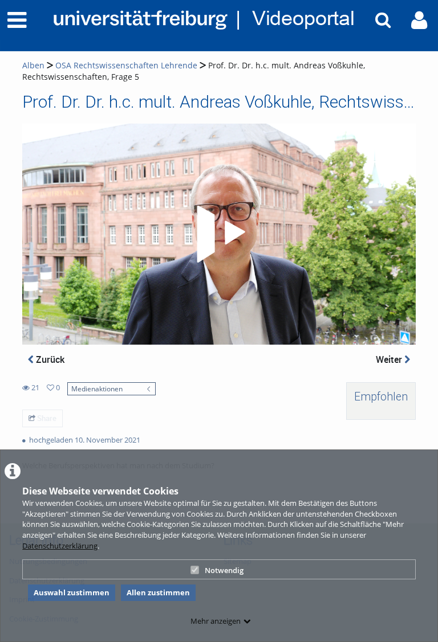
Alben (33, 65)
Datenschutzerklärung (60, 546)
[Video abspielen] (219, 234)
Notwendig (224, 570)
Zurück (49, 359)
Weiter (390, 359)
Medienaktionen (97, 388)
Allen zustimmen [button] (158, 592)
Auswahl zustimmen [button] (72, 592)
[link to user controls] (419, 20)
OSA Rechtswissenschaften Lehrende (126, 65)
